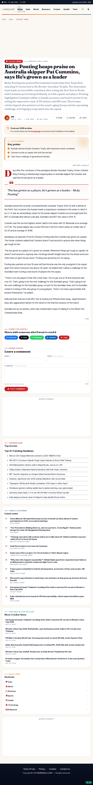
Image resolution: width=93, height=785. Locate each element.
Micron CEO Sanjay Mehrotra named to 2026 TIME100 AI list (35, 456)
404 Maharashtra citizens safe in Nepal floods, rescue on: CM (35, 465)
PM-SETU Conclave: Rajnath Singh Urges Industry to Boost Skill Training (40, 460)
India (28, 9)
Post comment (17, 389)
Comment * (15, 366)
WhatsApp (38, 337)
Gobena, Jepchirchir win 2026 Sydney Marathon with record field (37, 479)
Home (20, 9)
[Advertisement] (46, 39)
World (36, 9)
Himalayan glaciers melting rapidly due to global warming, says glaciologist (41, 488)
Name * (7, 356)
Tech (75, 9)
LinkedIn (52, 337)
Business (46, 9)
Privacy (42, 769)
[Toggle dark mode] (88, 9)
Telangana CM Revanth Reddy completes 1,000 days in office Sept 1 (38, 483)
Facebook (12, 337)
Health (66, 9)
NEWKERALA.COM (44, 773)
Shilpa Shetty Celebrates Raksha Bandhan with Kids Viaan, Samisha (38, 469)
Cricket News (22, 19)
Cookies (52, 769)
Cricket (56, 9)
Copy (65, 337)
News (11, 19)
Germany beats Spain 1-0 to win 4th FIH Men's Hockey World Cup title (39, 492)
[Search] (82, 9)
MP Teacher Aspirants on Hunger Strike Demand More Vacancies (37, 474)
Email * (55, 356)
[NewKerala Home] (8, 9)
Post (25, 337)
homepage (36, 131)
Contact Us (65, 769)
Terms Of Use (29, 769)
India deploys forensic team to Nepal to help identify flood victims (37, 497)
